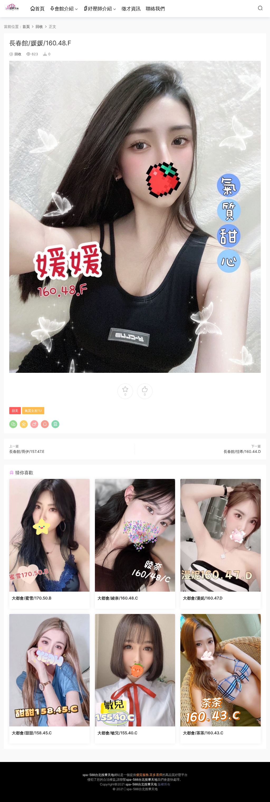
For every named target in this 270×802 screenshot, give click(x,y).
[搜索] (260, 7)
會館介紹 (64, 8)
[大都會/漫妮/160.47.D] (220, 535)
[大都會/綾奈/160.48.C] (135, 535)
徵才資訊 (131, 8)
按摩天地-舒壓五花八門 (12, 8)
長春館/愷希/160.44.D (242, 451)
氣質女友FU (33, 411)
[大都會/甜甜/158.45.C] (49, 670)
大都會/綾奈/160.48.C (118, 598)
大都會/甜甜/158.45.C (32, 732)
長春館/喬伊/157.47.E (26, 451)
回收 (18, 54)
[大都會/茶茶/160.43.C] (220, 670)
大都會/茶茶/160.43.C (203, 732)
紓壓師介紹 (100, 8)
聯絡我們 (155, 8)
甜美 (15, 411)
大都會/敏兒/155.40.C (117, 732)
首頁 (40, 8)
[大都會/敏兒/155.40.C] (135, 670)
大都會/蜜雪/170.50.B (31, 598)
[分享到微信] (13, 424)
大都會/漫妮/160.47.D (203, 598)
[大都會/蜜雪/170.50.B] (49, 535)
